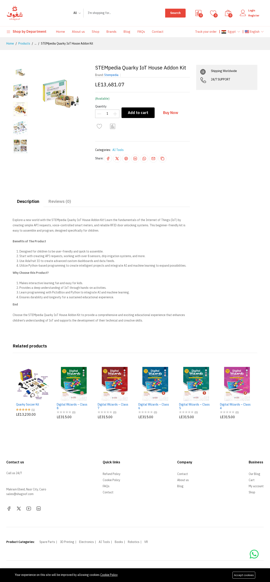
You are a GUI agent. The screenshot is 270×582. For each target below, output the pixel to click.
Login (251, 10)
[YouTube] (28, 508)
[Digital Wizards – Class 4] (237, 384)
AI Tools (118, 150)
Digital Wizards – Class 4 (235, 406)
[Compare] (112, 126)
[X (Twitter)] (18, 508)
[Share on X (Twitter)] (117, 158)
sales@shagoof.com (20, 494)
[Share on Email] (153, 158)
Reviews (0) (59, 201)
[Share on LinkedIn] (135, 158)
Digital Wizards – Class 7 (113, 406)
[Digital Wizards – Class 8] (74, 384)
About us (78, 31)
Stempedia (111, 75)
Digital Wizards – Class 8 (72, 406)
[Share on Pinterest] (126, 158)
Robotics (133, 542)
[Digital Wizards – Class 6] (155, 384)
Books (119, 542)
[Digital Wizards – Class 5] (196, 384)
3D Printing (67, 542)
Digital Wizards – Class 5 (194, 406)
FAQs (141, 31)
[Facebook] (8, 508)
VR (146, 542)
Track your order (206, 32)
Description (28, 201)
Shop (95, 31)
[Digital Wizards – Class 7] (115, 384)
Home (60, 31)
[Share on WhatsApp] (144, 158)
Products (24, 43)
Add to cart (138, 112)
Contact (157, 31)
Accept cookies (244, 575)
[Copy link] (162, 159)
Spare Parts (47, 542)
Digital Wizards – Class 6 (153, 406)
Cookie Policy (109, 575)
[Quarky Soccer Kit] (33, 384)
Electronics (86, 542)
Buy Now (170, 112)
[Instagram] (38, 508)
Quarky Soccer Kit (27, 405)
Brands (111, 31)
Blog (126, 31)
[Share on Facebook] (108, 158)
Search (175, 13)
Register (253, 16)
